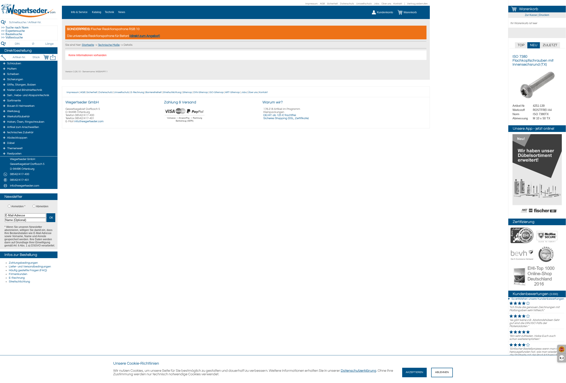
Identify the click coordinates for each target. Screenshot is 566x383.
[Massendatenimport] (52, 57)
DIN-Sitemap (200, 92)
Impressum (311, 3)
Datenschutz (347, 3)
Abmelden (42, 206)
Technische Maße (109, 44)
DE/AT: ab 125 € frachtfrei (279, 115)
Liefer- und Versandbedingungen (30, 266)
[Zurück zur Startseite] (28, 16)
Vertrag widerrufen (417, 3)
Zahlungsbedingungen (23, 262)
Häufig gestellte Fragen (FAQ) (28, 270)
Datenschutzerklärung (358, 370)
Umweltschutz (364, 3)
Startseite (88, 44)
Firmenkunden (18, 274)
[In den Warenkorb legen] (46, 57)
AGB (322, 3)
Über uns (386, 3)
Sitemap (187, 92)
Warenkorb (528, 9)
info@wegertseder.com (88, 121)
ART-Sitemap (232, 92)
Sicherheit (332, 3)
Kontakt (397, 3)
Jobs (376, 3)
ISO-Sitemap (216, 92)
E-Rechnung (17, 277)
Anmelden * (18, 206)
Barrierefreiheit (153, 92)
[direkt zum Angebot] (145, 36)
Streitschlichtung (19, 281)
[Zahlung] (184, 122)
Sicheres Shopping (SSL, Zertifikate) (286, 118)
